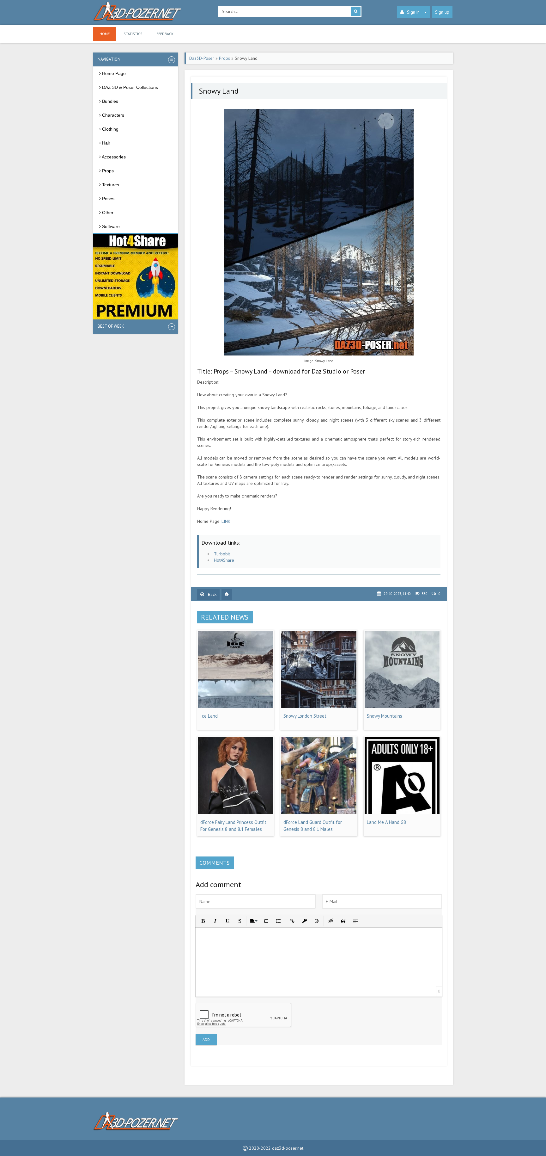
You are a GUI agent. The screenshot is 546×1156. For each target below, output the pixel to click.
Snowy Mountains (384, 716)
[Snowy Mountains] (402, 706)
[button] (202, 920)
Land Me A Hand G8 (386, 822)
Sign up (442, 12)
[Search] (356, 11)
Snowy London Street (304, 716)
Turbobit (222, 554)
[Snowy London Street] (318, 706)
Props (224, 58)
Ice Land (209, 716)
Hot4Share (224, 560)
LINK (225, 521)
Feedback (164, 33)
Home (105, 33)
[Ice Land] (235, 706)
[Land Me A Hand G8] (402, 812)
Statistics (133, 33)
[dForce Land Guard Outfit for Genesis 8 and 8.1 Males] (318, 812)
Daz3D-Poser (201, 58)
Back (211, 594)
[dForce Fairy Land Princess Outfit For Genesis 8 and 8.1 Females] (235, 812)
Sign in (413, 12)
